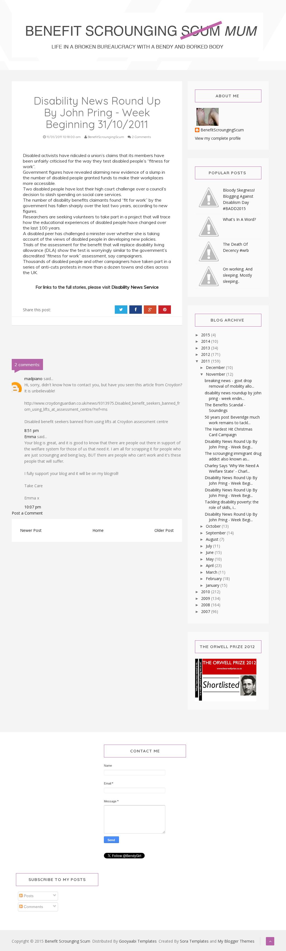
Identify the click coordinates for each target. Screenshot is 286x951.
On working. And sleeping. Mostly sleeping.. (237, 275)
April (210, 565)
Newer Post (31, 530)
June (210, 552)
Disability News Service (135, 287)
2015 (206, 334)
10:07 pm (32, 507)
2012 (206, 354)
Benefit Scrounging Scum (67, 941)
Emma (30, 436)
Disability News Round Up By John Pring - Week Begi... (231, 444)
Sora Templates (194, 941)
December (216, 367)
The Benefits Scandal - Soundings (225, 407)
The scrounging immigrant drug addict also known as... (233, 456)
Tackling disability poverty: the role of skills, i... (232, 504)
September (216, 532)
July (209, 546)
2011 (206, 361)
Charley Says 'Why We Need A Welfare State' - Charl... (232, 468)
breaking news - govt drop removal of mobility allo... (229, 383)
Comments (33, 906)
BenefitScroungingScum (222, 130)
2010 (206, 591)
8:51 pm (31, 430)
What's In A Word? (239, 219)
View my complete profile (218, 138)
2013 (206, 348)
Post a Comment (27, 513)
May (210, 559)
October (214, 526)
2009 (206, 598)
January (213, 585)
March (212, 572)
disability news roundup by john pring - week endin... (233, 395)
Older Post (164, 530)
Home (98, 530)
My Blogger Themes (236, 941)
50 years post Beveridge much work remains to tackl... (232, 419)
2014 (206, 341)
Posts (28, 896)
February (214, 578)
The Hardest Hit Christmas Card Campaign (228, 431)
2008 (206, 604)
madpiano (33, 378)
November (216, 374)
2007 (206, 611)
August (213, 539)
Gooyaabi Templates (138, 941)
